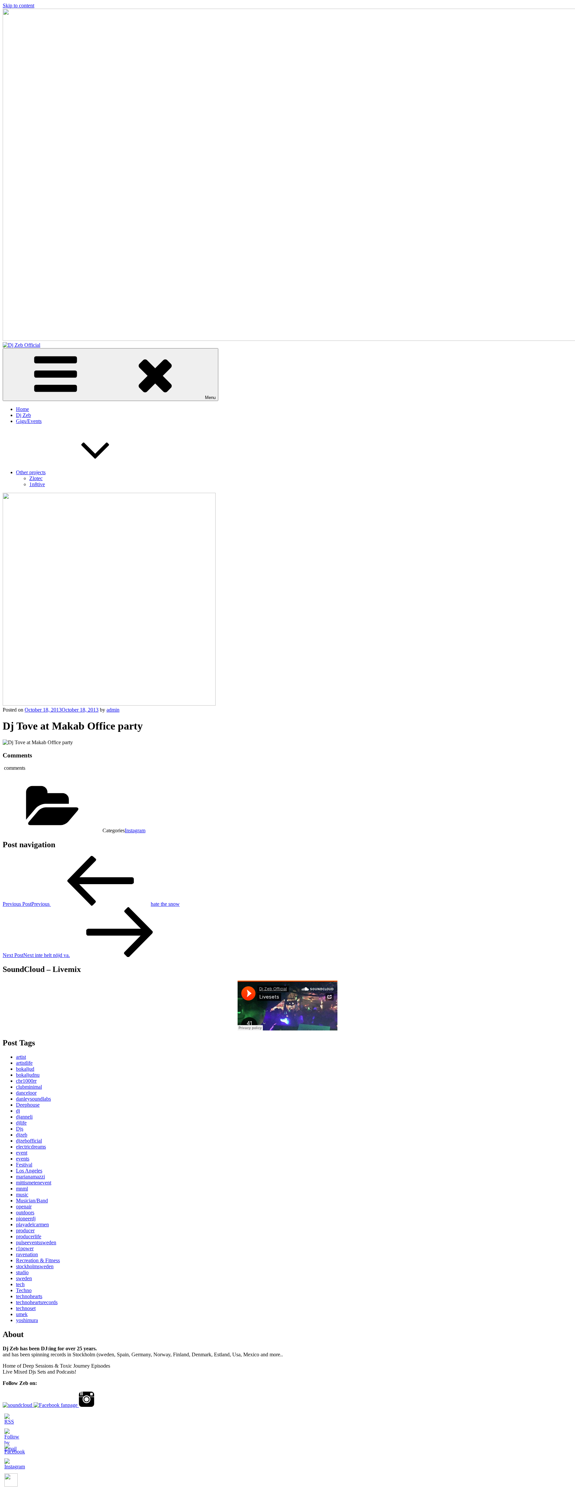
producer (25, 1230)
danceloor (26, 1093)
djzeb (21, 1135)
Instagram (135, 830)
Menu (210, 397)
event (21, 1152)
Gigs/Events (29, 421)
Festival (24, 1164)
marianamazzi (30, 1176)
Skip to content (18, 5)
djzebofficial (29, 1141)
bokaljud (25, 1069)
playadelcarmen (32, 1224)
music (22, 1194)
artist (21, 1057)
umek (22, 1314)
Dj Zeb (23, 415)
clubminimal (29, 1087)
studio (22, 1272)
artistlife (24, 1063)
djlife (21, 1123)
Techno (24, 1290)
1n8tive (37, 484)
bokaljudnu (28, 1075)
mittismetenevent (33, 1182)
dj (18, 1111)
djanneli (24, 1117)
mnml (22, 1188)
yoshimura (27, 1320)
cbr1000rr (26, 1081)
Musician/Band (32, 1200)
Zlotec (36, 478)
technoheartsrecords (37, 1302)
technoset (26, 1308)
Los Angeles (29, 1170)
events (22, 1158)
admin (112, 710)
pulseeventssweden (36, 1242)
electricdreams (31, 1147)
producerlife (28, 1236)
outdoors (25, 1212)
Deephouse (28, 1105)
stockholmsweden (35, 1266)
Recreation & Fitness (38, 1260)
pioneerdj (26, 1218)
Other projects (31, 472)
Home (22, 409)
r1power (25, 1248)
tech (20, 1284)
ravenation (27, 1254)
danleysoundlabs (33, 1099)
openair (24, 1206)
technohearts (29, 1296)
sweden (24, 1278)
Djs (19, 1129)
